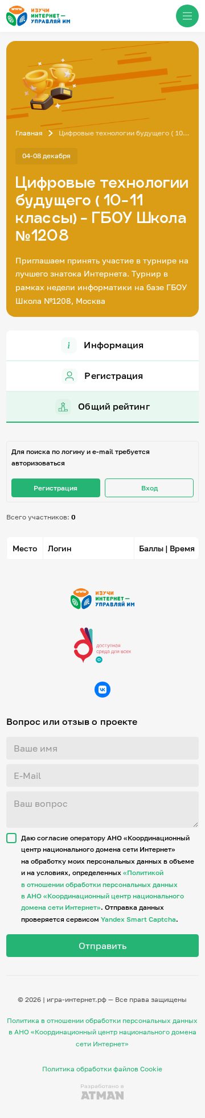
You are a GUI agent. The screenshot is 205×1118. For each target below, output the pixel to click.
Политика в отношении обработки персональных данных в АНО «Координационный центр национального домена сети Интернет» (102, 1032)
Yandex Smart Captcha (138, 919)
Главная (29, 133)
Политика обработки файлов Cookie (102, 1069)
